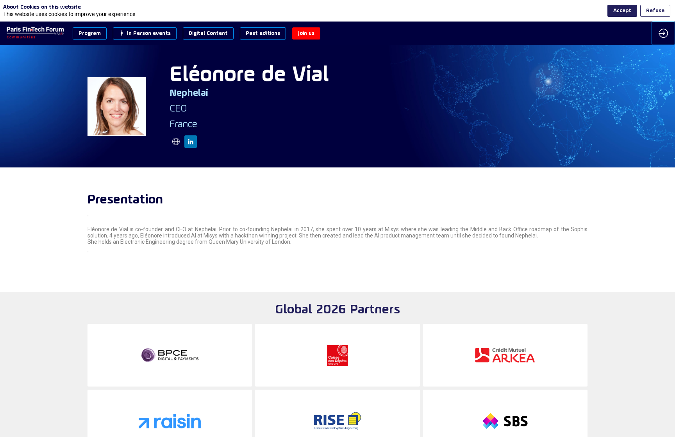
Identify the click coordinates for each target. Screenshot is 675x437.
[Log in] (663, 33)
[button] (90, 33)
